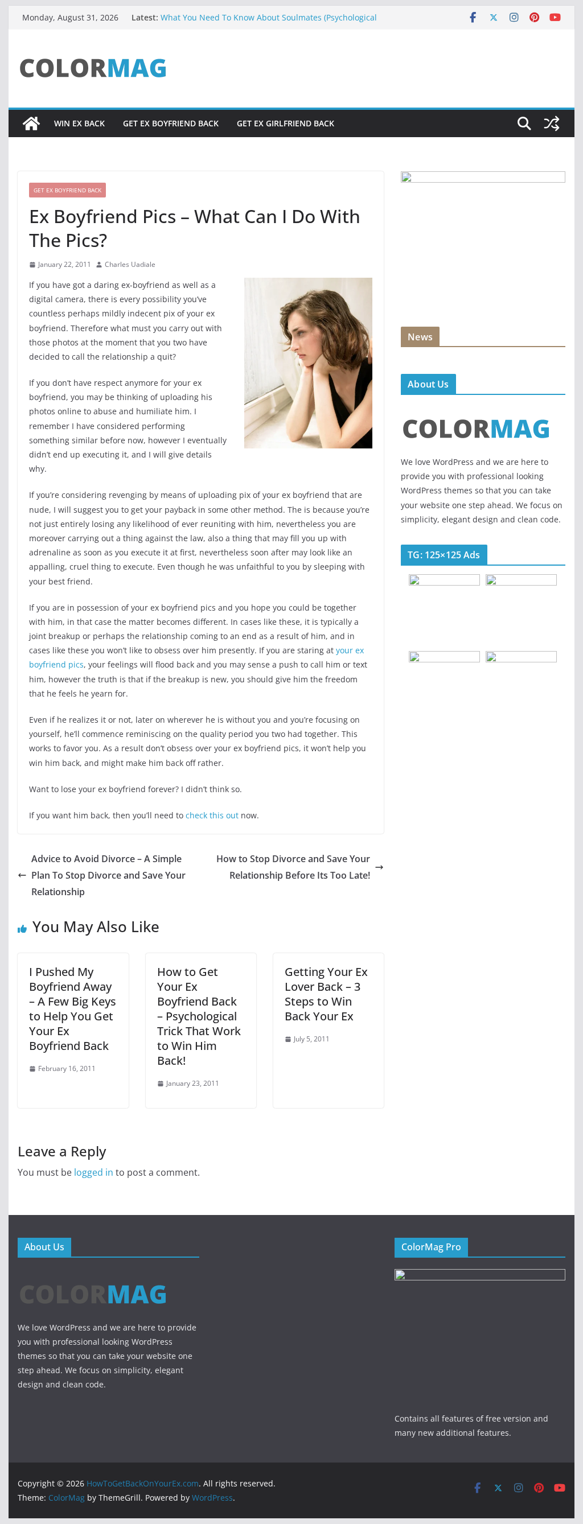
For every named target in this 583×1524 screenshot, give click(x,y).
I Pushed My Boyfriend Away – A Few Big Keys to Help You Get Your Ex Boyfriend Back (72, 1008)
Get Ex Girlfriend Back (285, 123)
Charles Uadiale (130, 264)
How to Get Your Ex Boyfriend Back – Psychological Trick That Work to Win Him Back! (199, 1016)
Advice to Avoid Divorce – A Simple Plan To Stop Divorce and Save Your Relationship (108, 875)
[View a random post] (551, 123)
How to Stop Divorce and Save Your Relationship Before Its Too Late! (293, 867)
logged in (93, 1172)
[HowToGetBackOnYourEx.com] (31, 123)
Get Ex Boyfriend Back (171, 123)
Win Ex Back (79, 123)
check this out (212, 815)
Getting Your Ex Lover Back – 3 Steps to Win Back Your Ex (326, 994)
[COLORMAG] (476, 410)
